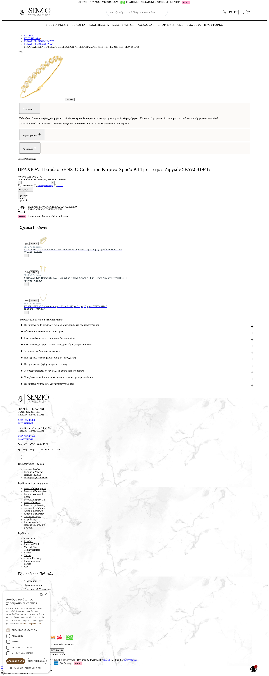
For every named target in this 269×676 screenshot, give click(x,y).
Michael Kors (30, 547)
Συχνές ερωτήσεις (33, 601)
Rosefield (28, 541)
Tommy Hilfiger (32, 549)
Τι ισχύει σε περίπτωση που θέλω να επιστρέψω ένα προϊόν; (54, 370)
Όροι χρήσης (31, 581)
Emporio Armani (32, 561)
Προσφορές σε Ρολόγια (35, 477)
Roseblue (107, 660)
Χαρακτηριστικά (30, 135)
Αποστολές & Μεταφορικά (38, 589)
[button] (26, 668)
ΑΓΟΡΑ (24, 189)
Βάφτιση (28, 527)
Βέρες (27, 497)
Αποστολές (28, 149)
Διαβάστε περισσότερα (30, 623)
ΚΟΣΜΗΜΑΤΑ (99, 24)
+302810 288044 (26, 436)
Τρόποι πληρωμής (34, 585)
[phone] (225, 12)
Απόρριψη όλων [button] (36, 661)
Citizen (27, 555)
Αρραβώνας (30, 519)
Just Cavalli (29, 538)
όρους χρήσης (59, 654)
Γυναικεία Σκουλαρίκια (35, 491)
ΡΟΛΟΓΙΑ (79, 24)
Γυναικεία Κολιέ (32, 502)
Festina (27, 563)
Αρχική (29, 35)
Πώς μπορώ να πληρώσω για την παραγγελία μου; (49, 383)
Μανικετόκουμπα (32, 516)
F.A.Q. (60, 185)
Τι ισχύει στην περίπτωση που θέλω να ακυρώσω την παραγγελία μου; (59, 377)
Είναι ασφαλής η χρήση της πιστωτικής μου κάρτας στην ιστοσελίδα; (58, 344)
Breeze (27, 552)
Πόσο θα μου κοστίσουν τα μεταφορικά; (44, 331)
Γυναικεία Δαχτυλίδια (34, 494)
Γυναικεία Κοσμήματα (39, 41)
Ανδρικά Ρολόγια (32, 469)
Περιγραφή (28, 109)
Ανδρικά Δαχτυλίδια (34, 513)
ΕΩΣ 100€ (194, 24)
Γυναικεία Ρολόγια (33, 472)
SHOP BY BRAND (171, 24)
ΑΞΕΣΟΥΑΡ (146, 24)
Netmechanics (130, 660)
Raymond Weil (31, 544)
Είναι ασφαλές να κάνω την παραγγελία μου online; (49, 338)
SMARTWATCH (123, 24)
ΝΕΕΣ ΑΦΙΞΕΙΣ (57, 24)
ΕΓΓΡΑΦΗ (56, 650)
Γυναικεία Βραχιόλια (38, 44)
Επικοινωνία (31, 624)
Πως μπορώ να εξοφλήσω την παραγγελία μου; (47, 364)
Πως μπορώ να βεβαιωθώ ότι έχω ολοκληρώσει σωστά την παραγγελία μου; (62, 325)
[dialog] (26, 632)
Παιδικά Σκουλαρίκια (34, 525)
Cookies (29, 605)
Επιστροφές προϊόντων (36, 593)
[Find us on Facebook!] (25, 455)
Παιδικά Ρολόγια (32, 474)
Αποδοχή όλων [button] (15, 661)
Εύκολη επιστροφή (45, 185)
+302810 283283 (26, 420)
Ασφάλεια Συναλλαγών (36, 597)
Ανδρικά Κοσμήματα (34, 508)
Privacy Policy (32, 628)
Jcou (26, 566)
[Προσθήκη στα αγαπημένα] (26, 255)
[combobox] (41, 594)
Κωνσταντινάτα (31, 522)
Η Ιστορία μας (32, 620)
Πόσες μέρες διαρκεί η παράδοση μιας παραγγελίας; (50, 357)
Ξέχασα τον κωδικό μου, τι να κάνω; (42, 351)
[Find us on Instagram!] (25, 458)
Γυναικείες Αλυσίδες (34, 505)
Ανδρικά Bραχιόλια (33, 511)
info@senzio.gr (25, 422)
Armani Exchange (33, 558)
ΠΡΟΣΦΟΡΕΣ (213, 24)
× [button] (45, 594)
